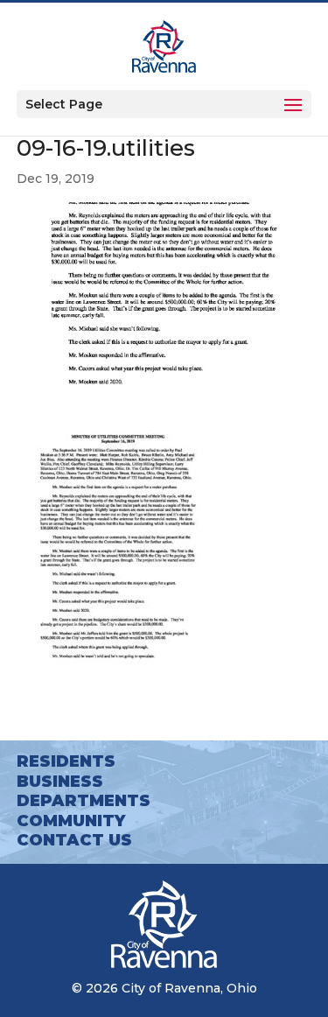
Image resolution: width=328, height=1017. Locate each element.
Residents (66, 761)
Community (71, 821)
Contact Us (74, 840)
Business (60, 781)
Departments (83, 800)
